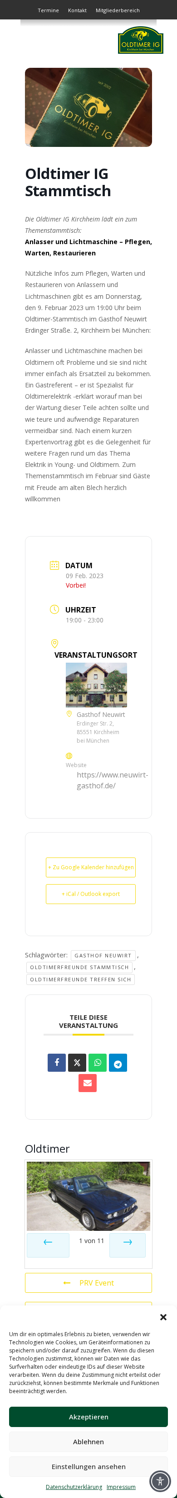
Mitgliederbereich (118, 10)
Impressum (121, 1487)
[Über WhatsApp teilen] (97, 1063)
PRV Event (96, 1283)
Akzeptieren (88, 1416)
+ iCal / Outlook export (91, 894)
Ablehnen (88, 1441)
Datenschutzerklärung (74, 1487)
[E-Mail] (88, 1083)
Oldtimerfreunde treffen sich (80, 979)
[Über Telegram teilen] (118, 1063)
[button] (163, 1316)
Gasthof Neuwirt (103, 955)
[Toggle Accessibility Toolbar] (160, 1481)
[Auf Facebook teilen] (57, 1063)
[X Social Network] (77, 1063)
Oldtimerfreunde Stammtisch (79, 967)
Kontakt (77, 10)
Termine (48, 10)
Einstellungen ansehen (89, 1466)
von (91, 1240)
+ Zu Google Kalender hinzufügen (91, 867)
